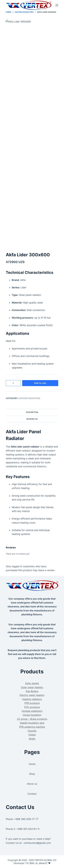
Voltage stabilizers (32, 710)
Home (32, 763)
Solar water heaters (32, 687)
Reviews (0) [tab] (32, 419)
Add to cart (40, 383)
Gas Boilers (32, 691)
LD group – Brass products (32, 718)
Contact (32, 793)
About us (32, 783)
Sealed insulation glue (32, 722)
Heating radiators (29, 398)
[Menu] (57, 5)
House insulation (32, 714)
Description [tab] (32, 412)
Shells (32, 738)
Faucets (32, 730)
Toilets (32, 734)
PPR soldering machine (32, 726)
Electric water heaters (32, 695)
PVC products (32, 707)
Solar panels (32, 683)
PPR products (32, 703)
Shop (32, 773)
